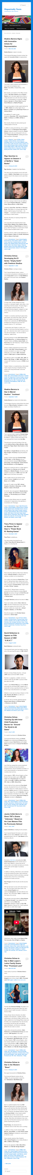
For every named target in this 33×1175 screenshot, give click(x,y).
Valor (24, 381)
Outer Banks (14, 245)
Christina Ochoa (18, 803)
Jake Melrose (20, 1154)
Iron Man (20, 510)
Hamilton (14, 804)
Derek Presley (23, 1152)
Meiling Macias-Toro (8, 380)
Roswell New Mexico (19, 709)
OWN (16, 146)
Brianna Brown (7, 240)
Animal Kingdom (23, 239)
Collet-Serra (12, 860)
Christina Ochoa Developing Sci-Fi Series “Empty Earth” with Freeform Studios (13, 259)
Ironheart (24, 143)
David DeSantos (12, 707)
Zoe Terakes (11, 517)
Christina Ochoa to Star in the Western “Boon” (12, 1064)
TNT (18, 149)
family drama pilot (21, 980)
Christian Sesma (12, 619)
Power (23, 622)
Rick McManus (13, 381)
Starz (13, 625)
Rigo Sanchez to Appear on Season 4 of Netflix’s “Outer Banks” (12, 160)
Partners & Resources (21, 28)
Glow (13, 510)
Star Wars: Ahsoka (12, 149)
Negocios (11, 139)
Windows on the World (12, 710)
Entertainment (12, 239)
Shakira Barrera (12, 148)
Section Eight (25, 623)
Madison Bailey (14, 243)
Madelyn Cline (7, 243)
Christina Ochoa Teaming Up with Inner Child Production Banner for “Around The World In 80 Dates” (13, 723)
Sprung (6, 149)
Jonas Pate (10, 242)
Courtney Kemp (20, 619)
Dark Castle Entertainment (14, 944)
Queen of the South (13, 246)
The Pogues (23, 248)
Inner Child (18, 804)
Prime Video (20, 146)
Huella (16, 510)
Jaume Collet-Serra (21, 946)
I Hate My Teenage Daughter (16, 1153)
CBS (5, 707)
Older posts (7, 1163)
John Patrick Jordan (12, 1155)
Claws (5, 944)
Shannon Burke (11, 248)
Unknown (20, 950)
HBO (12, 143)
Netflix (20, 145)
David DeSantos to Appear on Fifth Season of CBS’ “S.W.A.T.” (11, 637)
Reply (24, 1055)
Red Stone (12, 1157)
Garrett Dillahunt (8, 510)
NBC (15, 380)
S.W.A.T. (26, 709)
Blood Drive (21, 375)
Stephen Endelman (19, 1157)
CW (8, 377)
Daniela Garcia (11, 508)
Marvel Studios (23, 511)
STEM (18, 381)
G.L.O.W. (15, 142)
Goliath (20, 240)
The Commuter (12, 950)
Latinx (15, 980)
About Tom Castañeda (9, 28)
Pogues (19, 245)
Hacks (9, 143)
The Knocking (18, 516)
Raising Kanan (18, 623)
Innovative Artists (18, 143)
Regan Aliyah (23, 513)
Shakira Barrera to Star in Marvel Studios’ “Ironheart (12, 391)
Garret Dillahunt (21, 142)
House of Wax (13, 946)
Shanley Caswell (8, 625)
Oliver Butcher (11, 947)
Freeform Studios (20, 377)
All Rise (19, 139)
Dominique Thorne (8, 142)
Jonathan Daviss (17, 242)
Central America (20, 141)
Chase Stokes (15, 240)
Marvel (17, 145)
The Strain (17, 625)
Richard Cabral (10, 709)
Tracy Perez (23, 625)
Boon (25, 1151)
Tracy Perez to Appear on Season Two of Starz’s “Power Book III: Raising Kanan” (13, 528)
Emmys (9, 804)
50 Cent (21, 617)
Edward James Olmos (22, 707)
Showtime (24, 148)
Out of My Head (22, 947)
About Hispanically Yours (15, 25)
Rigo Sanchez (21, 246)
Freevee (25, 508)
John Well (10, 378)
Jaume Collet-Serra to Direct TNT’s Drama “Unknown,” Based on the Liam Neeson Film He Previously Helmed (13, 819)
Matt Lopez (25, 378)
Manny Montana (12, 511)
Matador (20, 1054)
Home (6, 25)
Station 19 (18, 248)
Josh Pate (23, 242)
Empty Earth (12, 377)
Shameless (18, 148)
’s (13, 980)
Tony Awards (20, 806)
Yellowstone (19, 1055)
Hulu (10, 622)
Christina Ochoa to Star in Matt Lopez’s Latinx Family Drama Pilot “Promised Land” (13, 962)
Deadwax (11, 620)
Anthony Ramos (12, 141)
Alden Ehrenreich (23, 506)
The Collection (11, 516)
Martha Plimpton (11, 145)
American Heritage (22, 1051)
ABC (9, 375)
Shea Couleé (20, 514)
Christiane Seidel (8, 1152)
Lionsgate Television (16, 622)
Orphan (17, 947)
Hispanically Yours (12, 9)
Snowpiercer (18, 949)
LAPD (5, 709)
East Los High (16, 620)
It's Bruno (6, 511)
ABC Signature (13, 1051)
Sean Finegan (12, 949)
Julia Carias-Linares (17, 378)
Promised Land (19, 380)
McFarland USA (22, 243)
